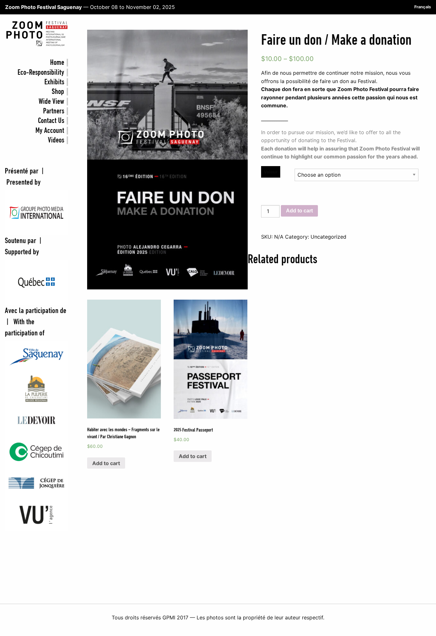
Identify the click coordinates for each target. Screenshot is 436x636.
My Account (49, 130)
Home (57, 62)
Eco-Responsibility (41, 72)
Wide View (51, 101)
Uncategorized (328, 237)
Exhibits (54, 82)
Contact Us (51, 121)
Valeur (271, 171)
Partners (53, 111)
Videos (56, 140)
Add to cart (299, 210)
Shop (58, 92)
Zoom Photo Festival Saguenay (43, 7)
